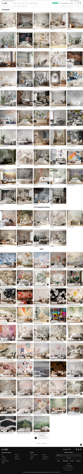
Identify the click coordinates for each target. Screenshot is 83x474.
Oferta (31, 458)
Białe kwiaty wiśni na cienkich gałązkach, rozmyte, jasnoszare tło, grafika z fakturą (24, 414)
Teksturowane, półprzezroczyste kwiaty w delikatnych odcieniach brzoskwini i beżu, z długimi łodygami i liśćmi (24, 341)
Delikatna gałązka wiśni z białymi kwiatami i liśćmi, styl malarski (58, 341)
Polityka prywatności (34, 454)
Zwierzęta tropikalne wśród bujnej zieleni (74, 305)
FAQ (2, 454)
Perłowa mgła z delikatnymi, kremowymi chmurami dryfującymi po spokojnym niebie (74, 414)
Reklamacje (17, 454)
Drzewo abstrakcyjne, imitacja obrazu (7, 287)
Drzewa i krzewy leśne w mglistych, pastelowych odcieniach (58, 396)
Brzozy (68, 323)
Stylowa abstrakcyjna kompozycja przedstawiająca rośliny (74, 287)
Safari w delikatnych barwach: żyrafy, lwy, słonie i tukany (24, 378)
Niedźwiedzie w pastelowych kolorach (24, 360)
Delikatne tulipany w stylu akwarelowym (58, 360)
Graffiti (52, 323)
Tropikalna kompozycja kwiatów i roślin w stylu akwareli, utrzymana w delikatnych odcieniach (58, 287)
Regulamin (44, 454)
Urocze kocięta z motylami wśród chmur (41, 268)
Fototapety (38, 443)
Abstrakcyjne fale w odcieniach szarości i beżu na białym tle (74, 378)
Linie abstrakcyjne (3, 323)
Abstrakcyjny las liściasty (55, 414)
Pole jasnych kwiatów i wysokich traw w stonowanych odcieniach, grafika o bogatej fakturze (7, 414)
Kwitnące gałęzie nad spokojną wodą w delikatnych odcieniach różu (24, 396)
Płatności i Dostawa (5, 460)
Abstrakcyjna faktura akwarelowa (40, 378)
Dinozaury (19, 268)
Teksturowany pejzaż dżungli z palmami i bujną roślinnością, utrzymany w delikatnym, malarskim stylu (74, 396)
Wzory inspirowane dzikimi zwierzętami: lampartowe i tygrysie (58, 378)
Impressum (32, 456)
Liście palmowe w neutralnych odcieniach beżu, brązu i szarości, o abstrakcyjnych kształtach (41, 341)
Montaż (3, 462)
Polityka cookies (45, 456)
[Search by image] (63, 6)
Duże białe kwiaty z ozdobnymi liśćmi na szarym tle (41, 396)
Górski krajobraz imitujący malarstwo (74, 268)
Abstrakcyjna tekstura (4, 341)
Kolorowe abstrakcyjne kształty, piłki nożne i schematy (7, 268)
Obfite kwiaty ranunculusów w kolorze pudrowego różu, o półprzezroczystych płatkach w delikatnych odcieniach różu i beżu (7, 378)
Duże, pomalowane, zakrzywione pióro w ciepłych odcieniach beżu (7, 396)
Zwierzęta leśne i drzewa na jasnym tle (41, 305)
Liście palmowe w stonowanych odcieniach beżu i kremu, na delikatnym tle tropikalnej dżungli (74, 341)
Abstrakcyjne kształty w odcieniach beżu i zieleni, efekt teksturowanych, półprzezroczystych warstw (7, 360)
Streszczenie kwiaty (38, 414)
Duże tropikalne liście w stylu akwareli (41, 287)
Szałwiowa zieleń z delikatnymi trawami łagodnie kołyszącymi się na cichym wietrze (41, 432)
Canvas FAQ (4, 458)
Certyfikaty (17, 456)
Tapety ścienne (17, 458)
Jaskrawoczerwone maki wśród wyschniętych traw (24, 305)
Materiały (3, 456)
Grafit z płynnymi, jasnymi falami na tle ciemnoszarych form (7, 432)
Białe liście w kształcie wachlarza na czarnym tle (58, 305)
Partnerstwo (45, 458)
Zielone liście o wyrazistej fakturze (74, 360)
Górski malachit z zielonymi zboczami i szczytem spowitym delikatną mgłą (24, 432)
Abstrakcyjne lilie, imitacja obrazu (57, 268)
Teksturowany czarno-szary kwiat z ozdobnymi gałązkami (7, 305)
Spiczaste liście (20, 323)
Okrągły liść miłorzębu (38, 323)
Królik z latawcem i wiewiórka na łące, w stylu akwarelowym (41, 360)
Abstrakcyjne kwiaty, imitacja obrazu (24, 287)
